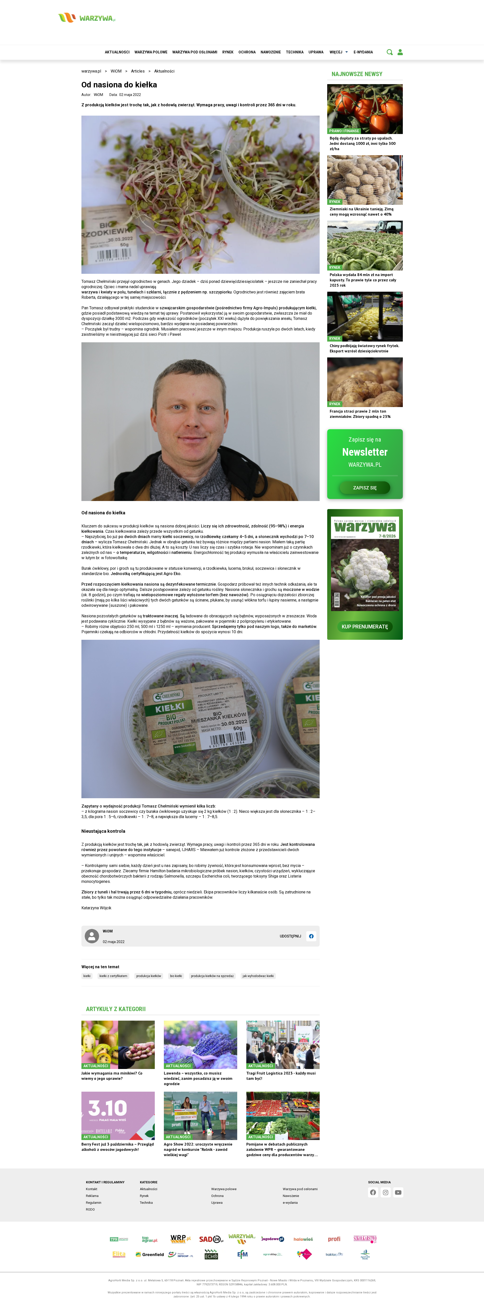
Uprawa (316, 52)
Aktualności (117, 52)
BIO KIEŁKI (176, 976)
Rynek (227, 52)
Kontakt (91, 1189)
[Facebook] (311, 936)
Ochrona (247, 52)
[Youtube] (398, 1192)
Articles (138, 71)
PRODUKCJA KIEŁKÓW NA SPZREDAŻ (212, 976)
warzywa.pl (91, 71)
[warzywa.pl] (86, 17)
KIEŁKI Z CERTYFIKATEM (113, 976)
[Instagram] (386, 1192)
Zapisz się (365, 487)
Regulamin (93, 1202)
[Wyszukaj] (390, 52)
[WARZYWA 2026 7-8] (365, 564)
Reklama (92, 1196)
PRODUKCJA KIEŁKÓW (148, 976)
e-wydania (363, 52)
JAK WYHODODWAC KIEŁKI (258, 976)
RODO (90, 1209)
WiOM (116, 71)
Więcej (336, 52)
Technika (295, 52)
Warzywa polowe (151, 52)
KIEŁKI (86, 976)
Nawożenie (271, 52)
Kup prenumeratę (365, 627)
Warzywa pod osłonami (194, 52)
